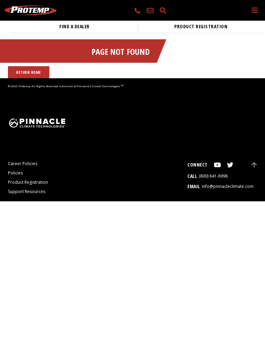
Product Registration (200, 26)
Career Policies (22, 164)
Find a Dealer (74, 26)
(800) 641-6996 (213, 176)
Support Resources (26, 191)
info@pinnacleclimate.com (228, 186)
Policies (15, 173)
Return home (28, 72)
